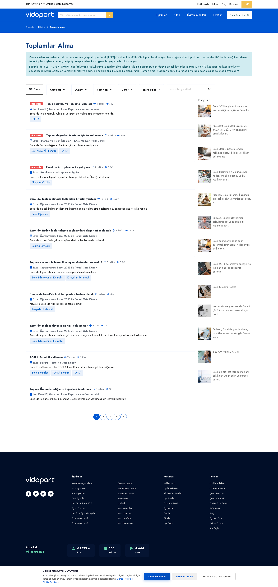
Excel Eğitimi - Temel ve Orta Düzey (54, 363)
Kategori (55, 90)
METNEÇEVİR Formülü (44, 151)
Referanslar (215, 508)
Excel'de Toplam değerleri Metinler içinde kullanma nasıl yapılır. (64, 145)
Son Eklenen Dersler (127, 488)
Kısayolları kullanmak (78, 277)
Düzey (79, 90)
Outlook (121, 503)
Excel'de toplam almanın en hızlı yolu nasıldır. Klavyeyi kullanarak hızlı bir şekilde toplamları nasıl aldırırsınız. (89, 335)
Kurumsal (233, 4)
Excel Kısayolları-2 (80, 523)
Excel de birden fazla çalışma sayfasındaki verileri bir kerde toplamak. (67, 240)
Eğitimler (161, 15)
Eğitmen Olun (216, 518)
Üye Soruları (169, 498)
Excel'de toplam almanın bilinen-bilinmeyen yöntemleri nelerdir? (64, 272)
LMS (247, 4)
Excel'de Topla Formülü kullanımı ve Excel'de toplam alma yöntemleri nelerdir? (72, 114)
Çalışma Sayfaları (41, 246)
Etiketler (41, 27)
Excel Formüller (125, 508)
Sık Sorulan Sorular (173, 493)
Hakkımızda (203, 4)
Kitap (177, 15)
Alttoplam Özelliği (41, 182)
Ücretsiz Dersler (125, 483)
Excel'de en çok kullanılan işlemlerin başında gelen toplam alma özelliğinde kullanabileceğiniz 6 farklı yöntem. (89, 209)
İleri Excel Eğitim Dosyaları (84, 513)
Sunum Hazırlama (126, 493)
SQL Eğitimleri (78, 493)
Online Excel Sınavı (218, 503)
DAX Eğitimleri (78, 498)
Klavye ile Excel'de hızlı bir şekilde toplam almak (56, 304)
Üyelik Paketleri (171, 488)
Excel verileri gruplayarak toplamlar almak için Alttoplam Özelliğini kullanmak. (70, 177)
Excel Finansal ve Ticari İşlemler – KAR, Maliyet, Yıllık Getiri (69, 141)
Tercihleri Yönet (184, 576)
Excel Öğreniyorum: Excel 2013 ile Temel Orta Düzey (65, 204)
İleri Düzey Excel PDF (82, 503)
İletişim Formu (216, 523)
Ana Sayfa (214, 528)
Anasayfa (30, 27)
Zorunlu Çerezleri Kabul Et (217, 576)
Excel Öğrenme (40, 214)
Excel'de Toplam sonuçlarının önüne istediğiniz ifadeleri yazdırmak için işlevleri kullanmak (78, 399)
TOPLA (36, 119)
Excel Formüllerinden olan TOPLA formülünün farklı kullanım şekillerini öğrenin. (72, 367)
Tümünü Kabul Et (157, 576)
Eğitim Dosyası (78, 508)
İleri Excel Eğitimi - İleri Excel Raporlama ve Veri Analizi (66, 109)
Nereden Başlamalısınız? (83, 483)
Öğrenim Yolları (196, 15)
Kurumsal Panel (171, 503)
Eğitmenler (168, 508)
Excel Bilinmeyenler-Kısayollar (47, 277)
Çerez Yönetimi (217, 498)
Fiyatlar (217, 15)
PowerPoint (123, 498)
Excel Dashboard (125, 523)
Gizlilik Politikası (217, 483)
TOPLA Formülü (61, 372)
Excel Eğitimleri (79, 488)
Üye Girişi (168, 523)
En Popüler (150, 90)
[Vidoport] (40, 15)
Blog (224, 4)
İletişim (215, 4)
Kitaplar (167, 513)
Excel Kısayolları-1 (80, 518)
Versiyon (102, 90)
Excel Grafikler (124, 518)
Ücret (125, 90)
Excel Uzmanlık (125, 513)
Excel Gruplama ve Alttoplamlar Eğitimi (56, 172)
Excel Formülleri (40, 372)
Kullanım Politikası (218, 488)
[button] (109, 15)
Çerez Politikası (217, 493)
